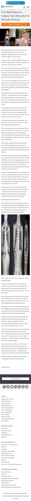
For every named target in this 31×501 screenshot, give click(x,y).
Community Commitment (8, 458)
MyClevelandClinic (6, 435)
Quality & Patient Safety (8, 451)
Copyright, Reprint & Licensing (9, 478)
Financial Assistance (6, 405)
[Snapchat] (26, 387)
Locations (4, 449)
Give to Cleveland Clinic (7, 408)
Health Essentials (6, 430)
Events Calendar (5, 403)
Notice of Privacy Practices (8, 485)
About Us (3, 447)
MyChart (3, 437)
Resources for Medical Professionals (11, 464)
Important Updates (15, 3)
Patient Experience (6, 453)
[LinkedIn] (19, 387)
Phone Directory (5, 416)
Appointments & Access (7, 399)
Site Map (3, 474)
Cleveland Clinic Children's (19, 356)
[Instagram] (15, 387)
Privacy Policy (5, 483)
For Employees (5, 462)
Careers (3, 460)
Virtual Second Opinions (7, 418)
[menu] (28, 7)
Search (24, 7)
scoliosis (12, 52)
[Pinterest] (23, 387)
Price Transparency (6, 412)
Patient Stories (5, 367)
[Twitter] (8, 387)
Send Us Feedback (6, 472)
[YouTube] (11, 387)
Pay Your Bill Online (6, 410)
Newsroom (4, 433)
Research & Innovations (7, 455)
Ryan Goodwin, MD (9, 62)
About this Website (6, 476)
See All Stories (14, 24)
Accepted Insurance (6, 401)
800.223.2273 (6, 496)
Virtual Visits (4, 421)
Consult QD (4, 428)
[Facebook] (4, 387)
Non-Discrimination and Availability (11, 487)
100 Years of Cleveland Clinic (9, 444)
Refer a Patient (5, 414)
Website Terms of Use (7, 480)
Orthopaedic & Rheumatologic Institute (12, 358)
